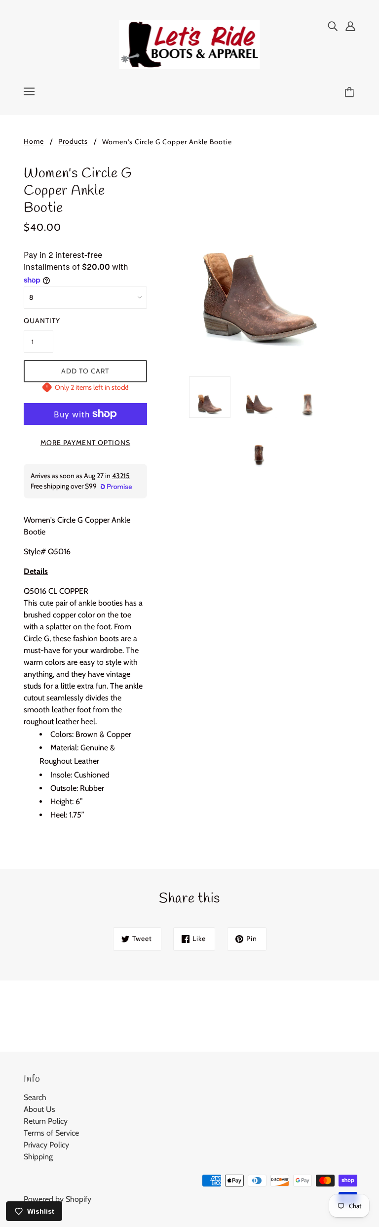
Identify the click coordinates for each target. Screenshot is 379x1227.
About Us (39, 1109)
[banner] (189, 43)
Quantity (38, 320)
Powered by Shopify (57, 1199)
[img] (332, 26)
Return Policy (46, 1121)
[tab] (85, 575)
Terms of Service (51, 1133)
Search (35, 1097)
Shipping (38, 1156)
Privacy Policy (46, 1144)
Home (34, 142)
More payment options (85, 442)
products (73, 142)
